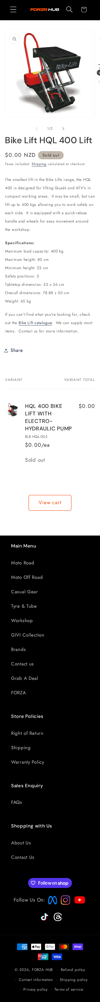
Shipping (39, 163)
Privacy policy (35, 989)
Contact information (36, 979)
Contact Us (22, 857)
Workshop (22, 620)
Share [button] (17, 350)
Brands (18, 649)
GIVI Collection (27, 635)
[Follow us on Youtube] (78, 910)
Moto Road (22, 562)
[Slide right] (63, 129)
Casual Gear (24, 591)
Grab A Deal (24, 678)
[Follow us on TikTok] (44, 920)
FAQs (16, 802)
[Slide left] (37, 129)
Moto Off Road (27, 577)
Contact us (22, 663)
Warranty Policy (27, 762)
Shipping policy (74, 979)
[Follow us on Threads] (57, 920)
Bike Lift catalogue (35, 322)
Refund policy (73, 969)
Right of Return (27, 733)
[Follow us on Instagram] (63, 903)
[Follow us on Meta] (51, 904)
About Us (21, 842)
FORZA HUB (42, 969)
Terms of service (68, 989)
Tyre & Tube (24, 606)
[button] (13, 9)
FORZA (18, 692)
